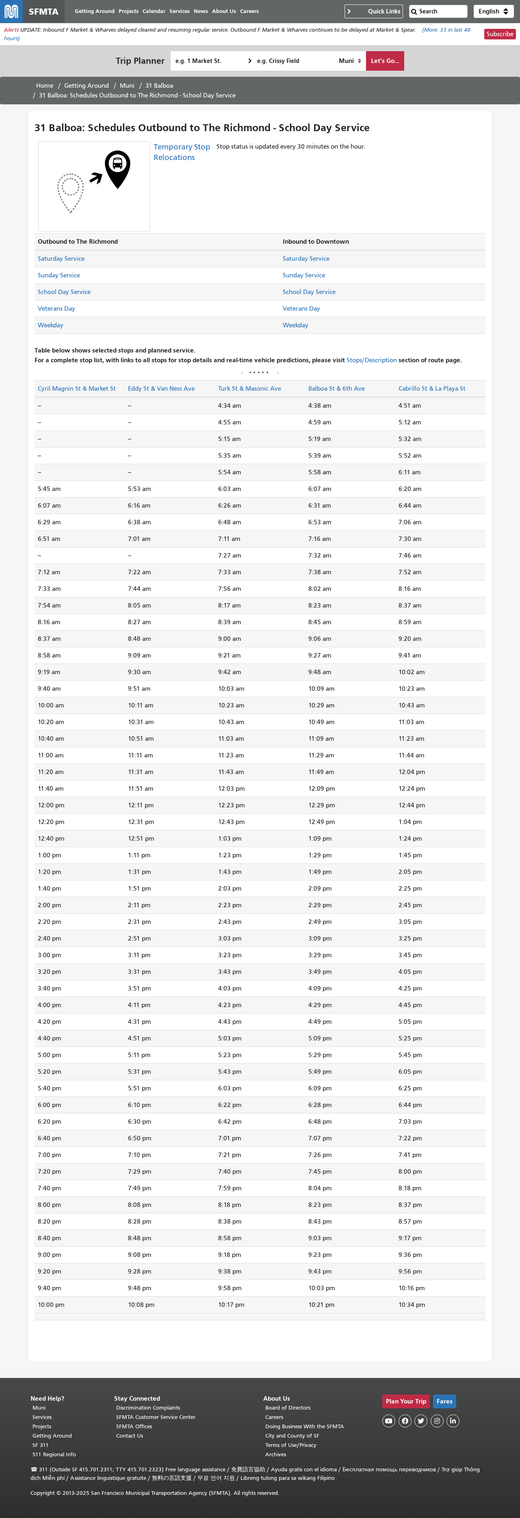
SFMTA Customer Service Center (155, 1417)
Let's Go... (385, 61)
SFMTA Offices (134, 1426)
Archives (275, 1454)
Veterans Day (56, 308)
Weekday (50, 325)
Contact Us (129, 1435)
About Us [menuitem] (224, 11)
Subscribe (500, 34)
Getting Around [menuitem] (95, 11)
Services (42, 1417)
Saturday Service (61, 258)
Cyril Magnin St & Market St (77, 388)
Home (44, 85)
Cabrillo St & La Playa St (432, 388)
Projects (41, 1426)
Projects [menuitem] (129, 11)
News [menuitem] (201, 11)
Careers (274, 1417)
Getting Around (86, 85)
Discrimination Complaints (148, 1407)
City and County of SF (292, 1435)
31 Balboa (159, 85)
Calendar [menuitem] (154, 11)
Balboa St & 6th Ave (336, 388)
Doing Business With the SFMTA (304, 1426)
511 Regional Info (54, 1454)
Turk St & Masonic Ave (249, 388)
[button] (494, 11)
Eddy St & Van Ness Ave (161, 388)
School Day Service (64, 292)
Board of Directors (287, 1407)
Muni (127, 85)
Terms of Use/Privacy (290, 1445)
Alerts (11, 29)
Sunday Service (59, 275)
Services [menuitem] (179, 11)
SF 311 (40, 1445)
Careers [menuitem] (249, 11)
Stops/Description (372, 360)
